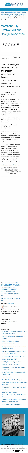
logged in (10, 321)
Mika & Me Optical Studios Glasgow (11, 380)
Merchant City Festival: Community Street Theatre (11, 168)
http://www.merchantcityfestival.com (10, 165)
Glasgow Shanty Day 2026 (9, 359)
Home (2, 12)
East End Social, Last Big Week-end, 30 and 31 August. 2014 (11, 172)
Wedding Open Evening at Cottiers (11, 362)
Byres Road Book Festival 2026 (10, 341)
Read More (22, 451)
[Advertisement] (11, 228)
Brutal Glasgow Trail (7, 377)
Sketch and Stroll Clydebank (9, 392)
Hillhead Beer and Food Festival (10, 364)
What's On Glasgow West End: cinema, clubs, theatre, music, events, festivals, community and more (14, 14)
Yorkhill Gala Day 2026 (8, 344)
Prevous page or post (6, 298)
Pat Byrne (11, 304)
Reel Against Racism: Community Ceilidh (13, 356)
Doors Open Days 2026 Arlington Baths (12, 404)
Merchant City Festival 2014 (14, 285)
